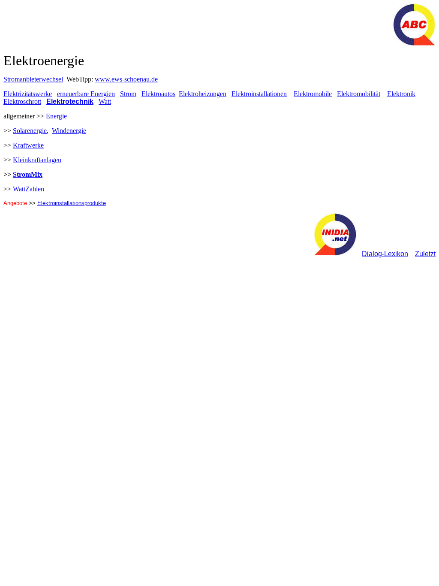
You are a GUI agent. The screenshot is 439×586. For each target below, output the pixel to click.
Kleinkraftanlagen (37, 159)
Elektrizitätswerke (27, 93)
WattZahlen (28, 189)
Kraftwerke (28, 145)
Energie (56, 116)
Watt (105, 101)
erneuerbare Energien (86, 93)
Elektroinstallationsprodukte (71, 203)
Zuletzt (425, 253)
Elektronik (401, 93)
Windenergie (69, 130)
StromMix (27, 174)
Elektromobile (313, 93)
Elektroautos (158, 93)
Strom (128, 93)
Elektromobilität (358, 93)
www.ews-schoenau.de (126, 79)
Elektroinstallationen (259, 93)
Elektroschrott (22, 101)
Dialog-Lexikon (385, 253)
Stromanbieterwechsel (33, 79)
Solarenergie (30, 130)
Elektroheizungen (202, 93)
